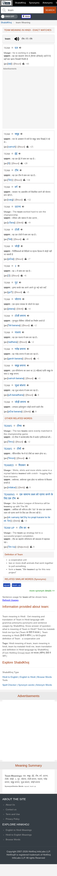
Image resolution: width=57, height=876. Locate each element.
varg (10, 199)
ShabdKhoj (20, 2)
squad (7, 585)
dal (9, 63)
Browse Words (44, 677)
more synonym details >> (42, 590)
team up (16, 585)
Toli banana (14, 325)
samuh (11, 146)
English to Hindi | (28, 677)
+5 (27, 292)
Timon (11, 458)
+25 (31, 146)
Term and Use (13, 814)
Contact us (11, 809)
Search (49, 10)
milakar (12, 487)
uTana (11, 222)
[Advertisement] (28, 100)
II (8, 163)
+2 (35, 325)
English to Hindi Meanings (19, 830)
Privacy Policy (12, 819)
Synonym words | (27, 685)
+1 (37, 358)
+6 (24, 275)
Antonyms (48, 2)
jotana (11, 308)
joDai (10, 259)
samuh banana (15, 378)
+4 (28, 308)
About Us (10, 804)
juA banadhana (15, 394)
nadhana (12, 342)
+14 (27, 180)
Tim (10, 179)
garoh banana (15, 358)
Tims (10, 441)
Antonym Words (44, 685)
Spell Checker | (10, 685)
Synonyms (34, 2)
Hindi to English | (11, 677)
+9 (28, 222)
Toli (9, 239)
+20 (25, 163)
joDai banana (15, 411)
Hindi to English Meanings (19, 834)
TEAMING (9, 494)
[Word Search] (4, 10)
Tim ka (11, 546)
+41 (27, 63)
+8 (26, 239)
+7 (28, 259)
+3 (25, 520)
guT (10, 292)
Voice (27, 16)
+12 (28, 199)
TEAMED (9, 465)
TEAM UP (9, 527)
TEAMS (8, 425)
